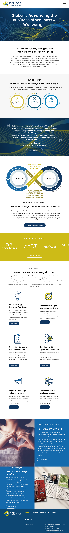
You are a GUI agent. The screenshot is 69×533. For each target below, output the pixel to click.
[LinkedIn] (31, 520)
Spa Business (21, 482)
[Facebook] (25, 520)
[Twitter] (28, 520)
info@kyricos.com (28, 524)
